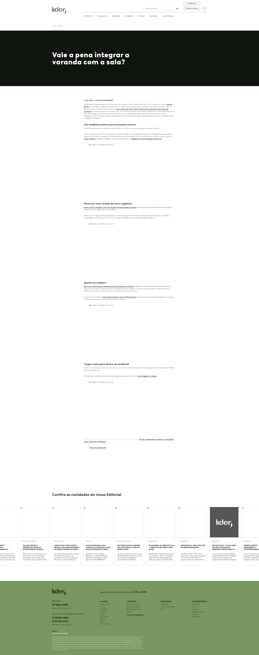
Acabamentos (105, 624)
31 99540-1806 (60, 617)
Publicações (104, 616)
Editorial (153, 16)
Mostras (141, 16)
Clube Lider (165, 604)
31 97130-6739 (60, 621)
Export (102, 621)
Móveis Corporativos (134, 609)
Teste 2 (129, 612)
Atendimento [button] (191, 3)
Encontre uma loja (192, 8)
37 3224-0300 (60, 604)
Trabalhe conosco (198, 612)
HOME (54, 26)
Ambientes (116, 16)
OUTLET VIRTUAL (168, 16)
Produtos (88, 16)
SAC (193, 607)
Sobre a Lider (104, 604)
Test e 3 (163, 609)
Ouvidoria (195, 609)
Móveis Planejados (133, 607)
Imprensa (195, 614)
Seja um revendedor (168, 607)
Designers (129, 16)
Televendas (196, 604)
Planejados (102, 16)
